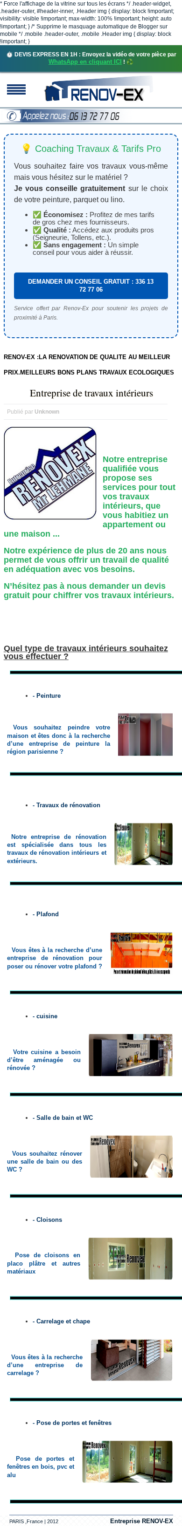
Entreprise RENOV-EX (141, 1521)
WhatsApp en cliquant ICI (85, 61)
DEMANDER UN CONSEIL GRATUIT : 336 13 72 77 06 (91, 285)
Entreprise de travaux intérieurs (91, 392)
